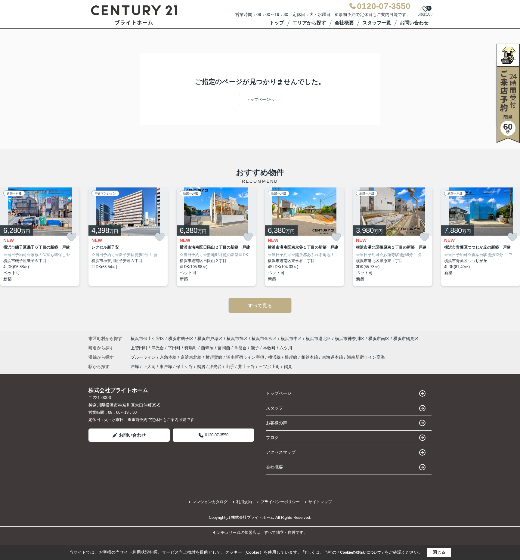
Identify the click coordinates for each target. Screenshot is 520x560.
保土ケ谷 (184, 366)
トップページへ (260, 99)
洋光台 (158, 347)
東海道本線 (333, 357)
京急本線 (169, 357)
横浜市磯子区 (180, 338)
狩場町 (191, 347)
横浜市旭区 (237, 338)
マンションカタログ (210, 502)
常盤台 (241, 347)
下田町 (175, 347)
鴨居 (201, 366)
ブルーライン (144, 357)
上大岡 (149, 366)
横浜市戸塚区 (210, 338)
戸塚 (135, 366)
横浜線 (275, 357)
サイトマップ (320, 502)
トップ (277, 22)
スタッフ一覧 (376, 22)
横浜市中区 (291, 338)
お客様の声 (276, 422)
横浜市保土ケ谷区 (147, 338)
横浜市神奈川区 (349, 338)
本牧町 (270, 347)
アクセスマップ (281, 452)
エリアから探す (309, 22)
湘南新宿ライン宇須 (245, 357)
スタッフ (274, 408)
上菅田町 (140, 347)
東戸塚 (165, 366)
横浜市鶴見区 (406, 338)
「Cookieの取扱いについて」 (360, 552)
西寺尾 (208, 347)
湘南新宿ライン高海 (366, 357)
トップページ (278, 393)
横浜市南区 (378, 338)
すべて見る (260, 305)
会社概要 (344, 22)
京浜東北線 (192, 357)
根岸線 (292, 357)
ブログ (272, 437)
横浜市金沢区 (264, 338)
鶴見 (288, 366)
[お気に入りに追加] (71, 237)
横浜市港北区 (318, 338)
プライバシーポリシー (280, 502)
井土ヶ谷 (246, 366)
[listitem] (128, 236)
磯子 (255, 347)
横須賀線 (215, 357)
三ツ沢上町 (269, 366)
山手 (230, 366)
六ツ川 (286, 347)
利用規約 (244, 502)
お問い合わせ (414, 22)
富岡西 (224, 347)
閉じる (439, 552)
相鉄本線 (310, 357)
